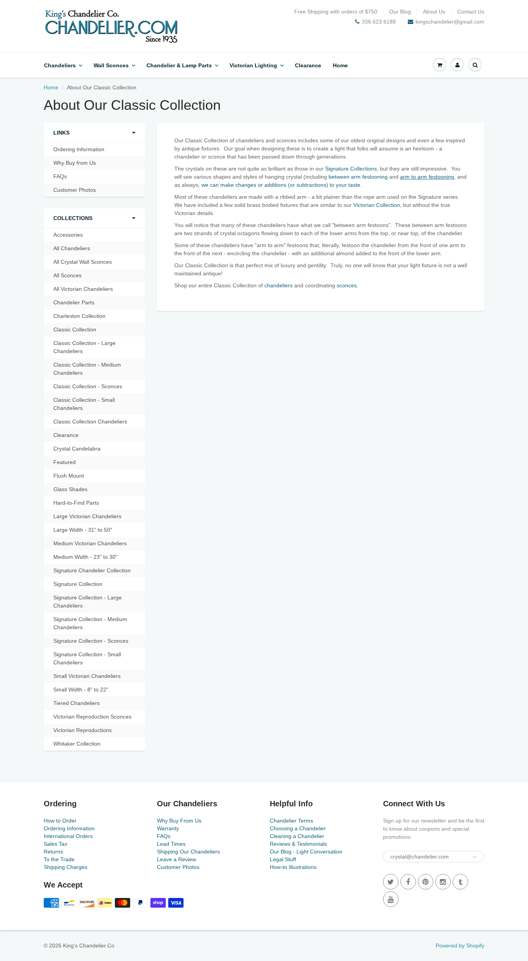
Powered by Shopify (460, 945)
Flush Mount (68, 476)
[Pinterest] (425, 881)
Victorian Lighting (253, 65)
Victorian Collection (376, 205)
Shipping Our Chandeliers (188, 851)
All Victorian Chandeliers (83, 289)
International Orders (68, 836)
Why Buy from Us (74, 163)
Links (61, 133)
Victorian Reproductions (82, 730)
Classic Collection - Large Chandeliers (84, 347)
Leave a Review (176, 859)
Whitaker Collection (76, 744)
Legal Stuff (283, 859)
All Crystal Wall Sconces (82, 262)
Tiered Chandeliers (76, 703)
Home (340, 65)
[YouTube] (391, 899)
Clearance (308, 65)
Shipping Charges (65, 867)
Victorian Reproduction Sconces (92, 716)
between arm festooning (358, 177)
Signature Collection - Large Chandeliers (87, 601)
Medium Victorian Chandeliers (90, 543)
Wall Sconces (111, 65)
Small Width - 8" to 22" (80, 689)
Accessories (68, 235)
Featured (64, 462)
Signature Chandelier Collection (92, 570)
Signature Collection (77, 584)
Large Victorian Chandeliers (87, 516)
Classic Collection (74, 329)
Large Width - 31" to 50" (82, 530)
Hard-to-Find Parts (76, 503)
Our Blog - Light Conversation (306, 851)
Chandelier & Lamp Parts (179, 65)
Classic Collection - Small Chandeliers (84, 404)
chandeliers (278, 285)
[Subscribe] (474, 857)
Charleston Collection (79, 316)
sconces (347, 285)
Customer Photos (74, 190)
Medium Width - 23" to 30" (85, 557)
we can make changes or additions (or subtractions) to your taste (280, 185)
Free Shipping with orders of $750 (335, 12)
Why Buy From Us (179, 821)
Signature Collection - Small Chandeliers (87, 658)
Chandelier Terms (291, 821)
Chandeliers (60, 65)
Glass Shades (70, 489)
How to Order (60, 821)
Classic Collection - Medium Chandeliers (87, 369)
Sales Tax (55, 844)
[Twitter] (391, 881)
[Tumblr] (460, 881)
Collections (72, 218)
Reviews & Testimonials (298, 844)
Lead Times (171, 844)
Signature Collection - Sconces (90, 641)
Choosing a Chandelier (298, 828)
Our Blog (400, 12)
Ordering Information (78, 149)
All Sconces (67, 275)
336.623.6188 (379, 22)
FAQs (60, 176)
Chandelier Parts (73, 302)
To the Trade (59, 859)
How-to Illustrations (293, 867)
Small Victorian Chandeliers (87, 676)
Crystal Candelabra (76, 449)
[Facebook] (408, 881)
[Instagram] (443, 881)
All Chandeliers (71, 248)
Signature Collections (351, 169)
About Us (434, 12)
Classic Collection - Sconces (87, 386)
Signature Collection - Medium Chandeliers (90, 623)
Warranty (168, 828)
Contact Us (470, 12)
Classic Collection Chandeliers (90, 421)
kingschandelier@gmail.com (450, 22)
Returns (53, 851)
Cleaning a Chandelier (297, 836)
